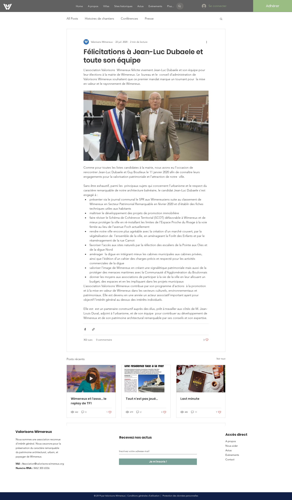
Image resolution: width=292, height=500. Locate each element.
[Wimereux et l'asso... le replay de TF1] (91, 378)
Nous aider (231, 445)
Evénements (232, 454)
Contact (229, 459)
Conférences (129, 18)
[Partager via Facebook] (85, 329)
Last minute (189, 399)
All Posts (72, 18)
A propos (230, 441)
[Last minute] (200, 378)
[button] (221, 18)
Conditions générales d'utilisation (143, 495)
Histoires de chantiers (99, 18)
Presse (149, 18)
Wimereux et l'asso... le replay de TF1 (88, 401)
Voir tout (220, 358)
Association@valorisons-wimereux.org (43, 463)
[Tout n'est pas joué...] (146, 378)
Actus (228, 450)
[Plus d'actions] (206, 42)
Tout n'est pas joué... (142, 399)
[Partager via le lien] (93, 329)
